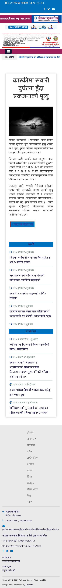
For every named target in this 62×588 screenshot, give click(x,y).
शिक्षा (29, 477)
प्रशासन (30, 464)
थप (28, 502)
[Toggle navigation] (8, 51)
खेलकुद (30, 483)
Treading (9, 57)
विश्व (29, 496)
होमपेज (30, 433)
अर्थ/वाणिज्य (32, 458)
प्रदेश (29, 470)
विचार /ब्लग (32, 489)
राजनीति (31, 445)
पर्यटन (30, 451)
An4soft (29, 584)
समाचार (30, 439)
